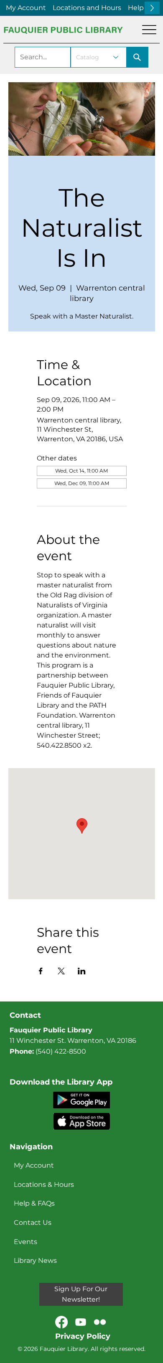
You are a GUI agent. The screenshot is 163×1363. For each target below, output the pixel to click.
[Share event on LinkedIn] (82, 971)
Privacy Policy (82, 1336)
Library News (35, 1260)
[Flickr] (100, 1322)
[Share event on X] (61, 971)
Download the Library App (61, 1082)
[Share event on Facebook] (41, 971)
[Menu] (149, 29)
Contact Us (32, 1222)
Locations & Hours (44, 1185)
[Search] (137, 57)
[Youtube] (80, 1322)
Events (25, 1242)
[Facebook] (61, 1322)
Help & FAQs (34, 1203)
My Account (34, 1165)
